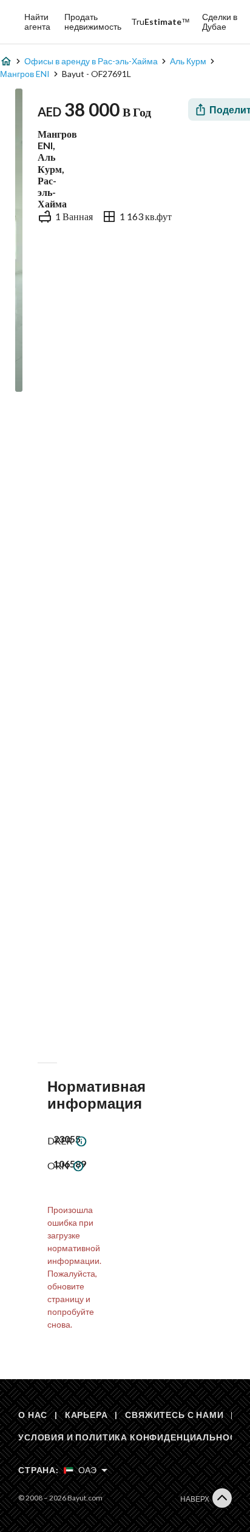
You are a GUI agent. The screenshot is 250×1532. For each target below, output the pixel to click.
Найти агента (37, 22)
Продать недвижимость (92, 22)
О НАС (32, 1414)
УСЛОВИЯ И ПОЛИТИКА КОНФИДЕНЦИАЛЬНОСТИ (133, 1437)
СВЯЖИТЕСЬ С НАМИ (174, 1414)
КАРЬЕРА (86, 1414)
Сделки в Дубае (219, 22)
